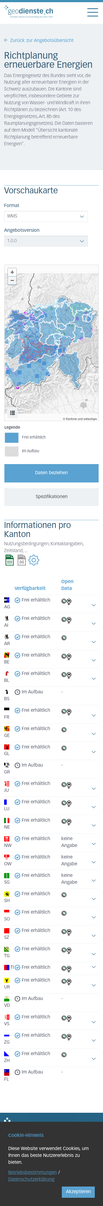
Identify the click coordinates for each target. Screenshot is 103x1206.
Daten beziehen (51, 473)
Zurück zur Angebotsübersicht (42, 40)
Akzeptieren (78, 1192)
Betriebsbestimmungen (32, 1172)
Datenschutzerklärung (31, 1179)
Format (11, 206)
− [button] (12, 280)
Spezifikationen (52, 497)
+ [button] (12, 272)
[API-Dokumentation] (33, 560)
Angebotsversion (22, 230)
